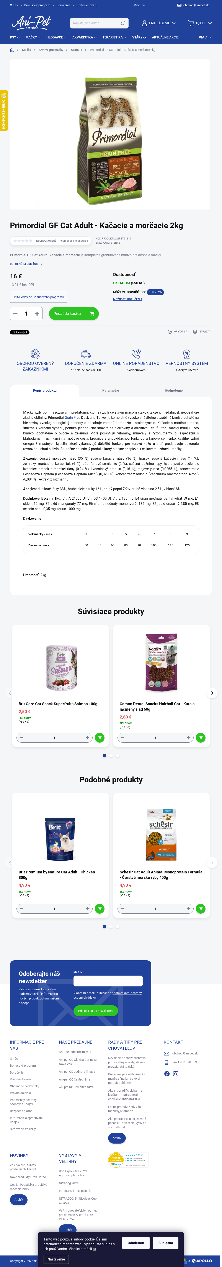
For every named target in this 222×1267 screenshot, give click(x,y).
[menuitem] (15, 37)
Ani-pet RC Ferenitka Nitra (76, 1087)
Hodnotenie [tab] (174, 390)
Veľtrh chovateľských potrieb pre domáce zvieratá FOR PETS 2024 (78, 1215)
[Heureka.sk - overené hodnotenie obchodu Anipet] (128, 1160)
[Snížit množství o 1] (21, 737)
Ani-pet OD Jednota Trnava (77, 1071)
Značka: (109, 242)
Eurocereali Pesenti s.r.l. (75, 1190)
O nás (14, 5)
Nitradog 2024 (68, 1183)
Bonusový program (37, 5)
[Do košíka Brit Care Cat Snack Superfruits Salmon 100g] (99, 738)
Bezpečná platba (21, 1111)
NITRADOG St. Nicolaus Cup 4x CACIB (78, 1201)
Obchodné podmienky (24, 1086)
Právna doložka (20, 1093)
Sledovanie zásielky (23, 1129)
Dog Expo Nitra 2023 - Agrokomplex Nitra (73, 1173)
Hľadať (122, 23)
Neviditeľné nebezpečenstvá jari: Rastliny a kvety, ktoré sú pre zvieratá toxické (127, 1062)
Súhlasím (165, 1243)
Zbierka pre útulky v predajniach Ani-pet (23, 1167)
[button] (104, 755)
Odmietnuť (136, 1243)
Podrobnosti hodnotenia (73, 240)
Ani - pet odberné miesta (75, 1052)
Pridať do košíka (67, 313)
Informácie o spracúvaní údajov (26, 1120)
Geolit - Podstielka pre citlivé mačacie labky (28, 1187)
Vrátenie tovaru (87, 5)
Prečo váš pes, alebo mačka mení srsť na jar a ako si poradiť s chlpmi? (126, 1078)
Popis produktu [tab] (45, 390)
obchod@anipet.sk (185, 1053)
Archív (117, 1138)
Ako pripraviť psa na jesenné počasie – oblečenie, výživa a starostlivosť (127, 1123)
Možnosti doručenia (127, 299)
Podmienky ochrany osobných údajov (23, 1102)
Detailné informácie (24, 264)
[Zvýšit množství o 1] (87, 737)
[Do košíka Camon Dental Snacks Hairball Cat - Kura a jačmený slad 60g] (201, 738)
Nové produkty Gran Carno (28, 1177)
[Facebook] (167, 1073)
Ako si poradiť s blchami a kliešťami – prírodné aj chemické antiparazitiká (125, 1095)
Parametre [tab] (110, 390)
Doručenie (63, 5)
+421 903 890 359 (184, 1062)
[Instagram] (175, 1073)
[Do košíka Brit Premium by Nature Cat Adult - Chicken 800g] (99, 909)
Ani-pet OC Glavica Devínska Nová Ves (78, 1062)
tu (94, 1249)
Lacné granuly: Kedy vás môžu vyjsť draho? (124, 1109)
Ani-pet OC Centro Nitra (74, 1079)
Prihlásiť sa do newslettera (96, 1011)
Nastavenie (56, 1259)
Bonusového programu (48, 297)
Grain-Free (72, 418)
